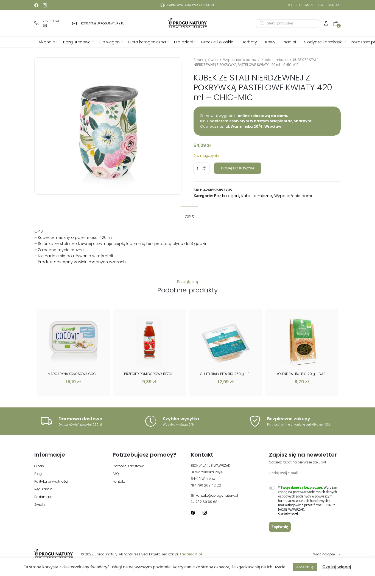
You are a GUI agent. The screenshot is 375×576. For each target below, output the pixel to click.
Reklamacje (44, 496)
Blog (320, 5)
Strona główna (206, 59)
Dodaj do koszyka (237, 168)
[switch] (272, 488)
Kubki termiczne (275, 59)
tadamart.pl (191, 554)
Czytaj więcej (336, 567)
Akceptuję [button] (305, 567)
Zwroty (39, 504)
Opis (189, 217)
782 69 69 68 (206, 501)
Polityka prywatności (51, 481)
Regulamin (304, 5)
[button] (309, 513)
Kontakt (334, 5)
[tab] (189, 214)
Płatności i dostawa (128, 466)
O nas (39, 466)
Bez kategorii (226, 195)
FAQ (289, 5)
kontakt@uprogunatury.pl (217, 495)
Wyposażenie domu (239, 59)
